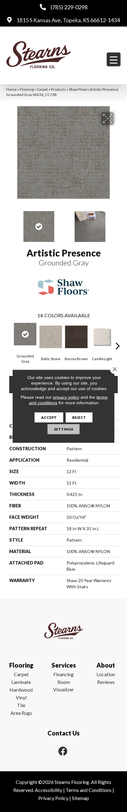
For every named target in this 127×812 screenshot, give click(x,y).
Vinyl (21, 697)
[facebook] (63, 751)
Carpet (42, 89)
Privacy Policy (53, 798)
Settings (63, 429)
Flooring (27, 89)
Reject (79, 417)
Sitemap (80, 798)
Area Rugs (21, 713)
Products (58, 89)
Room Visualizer (63, 685)
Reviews (106, 682)
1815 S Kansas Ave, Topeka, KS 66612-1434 (68, 20)
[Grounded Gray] (25, 334)
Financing (63, 674)
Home (11, 89)
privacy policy (66, 396)
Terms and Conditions (89, 790)
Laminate (21, 682)
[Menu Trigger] (114, 59)
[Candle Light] (102, 337)
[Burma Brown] (76, 337)
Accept (49, 417)
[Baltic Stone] (50, 337)
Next (118, 223)
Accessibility (48, 790)
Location (105, 674)
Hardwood (21, 690)
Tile (21, 705)
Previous (9, 223)
